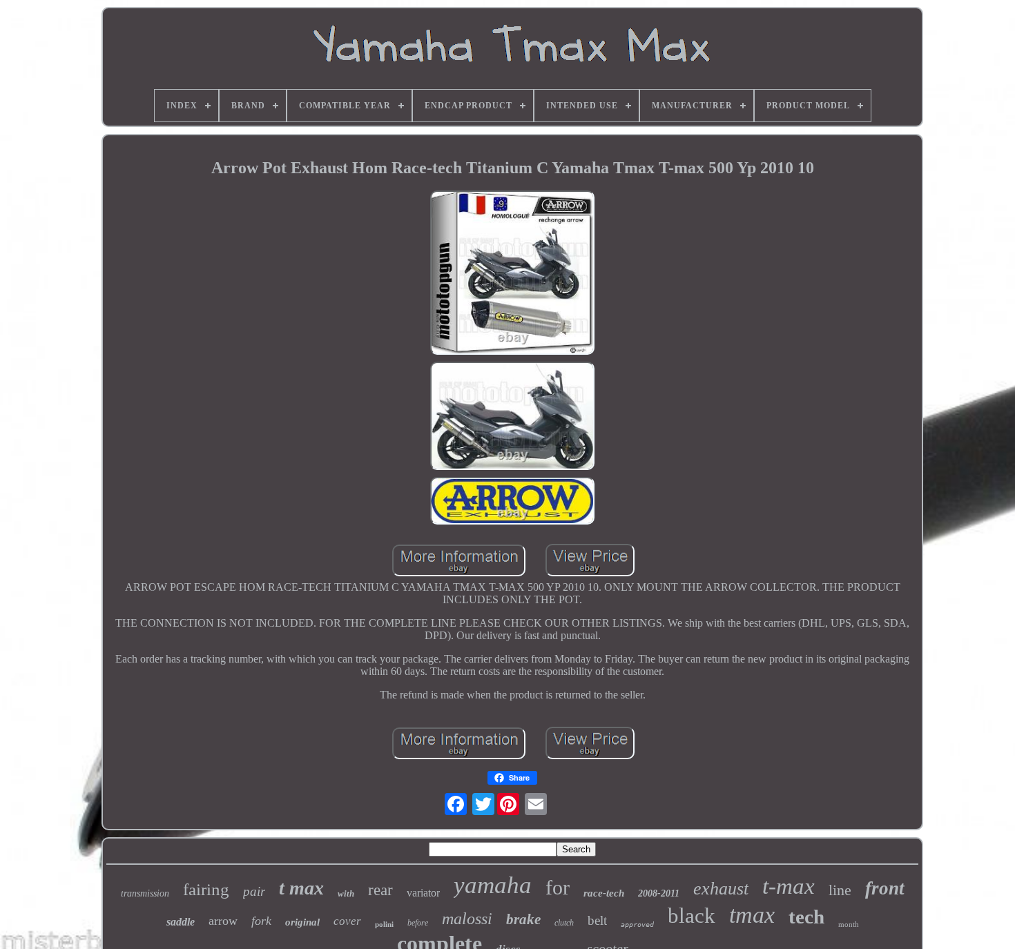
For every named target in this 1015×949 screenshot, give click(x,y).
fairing (206, 889)
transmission (145, 893)
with (346, 893)
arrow (223, 921)
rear (380, 890)
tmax (752, 915)
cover (347, 921)
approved (637, 924)
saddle (180, 922)
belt (597, 920)
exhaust (720, 889)
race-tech (603, 893)
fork (261, 921)
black (691, 915)
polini (384, 924)
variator (423, 893)
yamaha (493, 885)
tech (806, 917)
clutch (564, 923)
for (557, 887)
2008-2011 (658, 893)
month (848, 924)
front (885, 888)
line (840, 890)
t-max (788, 886)
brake (523, 919)
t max (301, 888)
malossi (467, 919)
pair (254, 891)
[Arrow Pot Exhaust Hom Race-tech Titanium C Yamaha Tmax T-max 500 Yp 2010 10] (512, 274)
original (302, 922)
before (417, 923)
